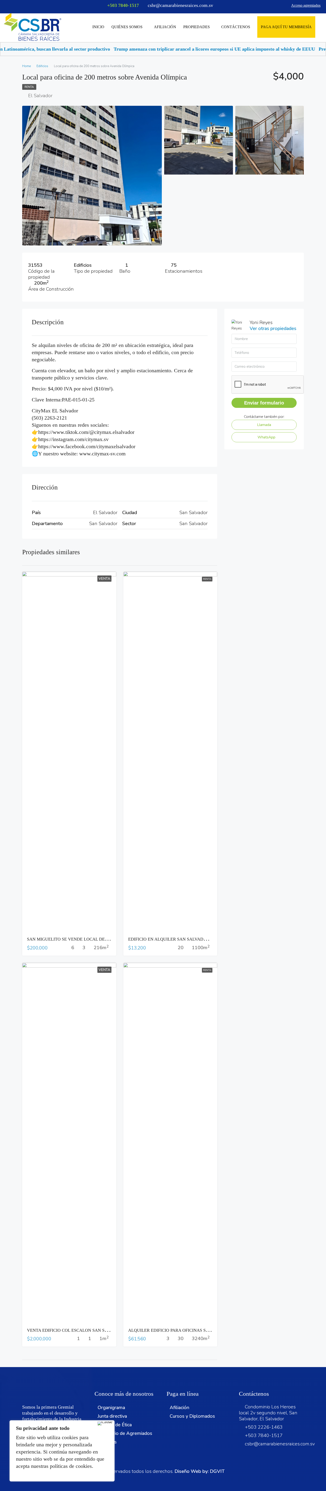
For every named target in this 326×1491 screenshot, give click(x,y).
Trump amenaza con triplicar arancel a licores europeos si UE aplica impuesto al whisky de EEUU (162, 49)
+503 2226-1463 (264, 1427)
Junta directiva (112, 1416)
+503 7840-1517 (123, 5)
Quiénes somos (126, 27)
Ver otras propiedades (273, 328)
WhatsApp (266, 437)
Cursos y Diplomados (192, 1416)
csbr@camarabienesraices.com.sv (280, 1444)
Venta (104, 578)
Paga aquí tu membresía (286, 27)
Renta (29, 87)
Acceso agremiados (306, 5)
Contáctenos (235, 27)
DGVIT (217, 1471)
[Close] (105, 1423)
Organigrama (111, 1407)
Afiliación (165, 27)
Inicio (98, 27)
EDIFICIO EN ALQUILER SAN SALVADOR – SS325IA (179, 939)
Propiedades (196, 27)
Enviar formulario (264, 402)
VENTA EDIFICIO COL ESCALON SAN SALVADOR (76, 1330)
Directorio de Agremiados (125, 1433)
